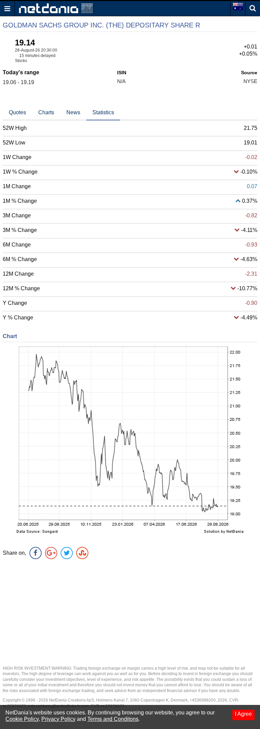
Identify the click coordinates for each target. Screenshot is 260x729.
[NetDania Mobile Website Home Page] (56, 8)
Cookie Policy (22, 719)
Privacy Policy (58, 719)
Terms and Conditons (112, 719)
